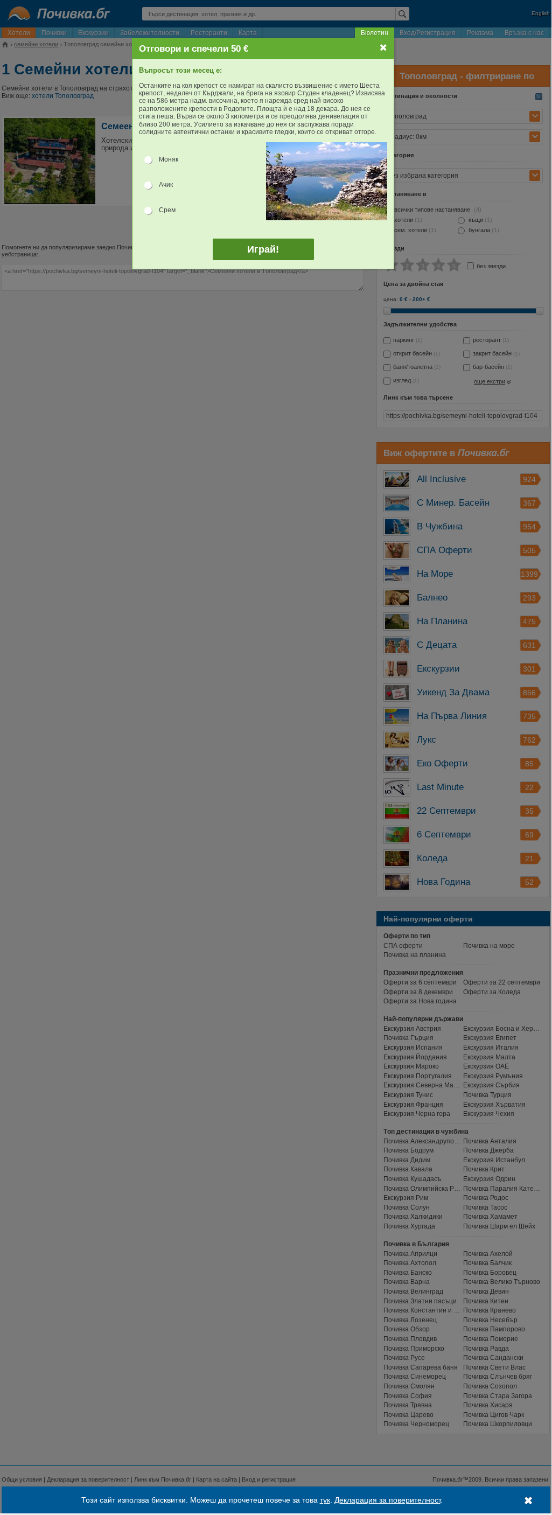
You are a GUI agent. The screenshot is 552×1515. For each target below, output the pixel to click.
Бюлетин (374, 33)
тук (325, 1500)
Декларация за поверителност (387, 1500)
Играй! (263, 249)
